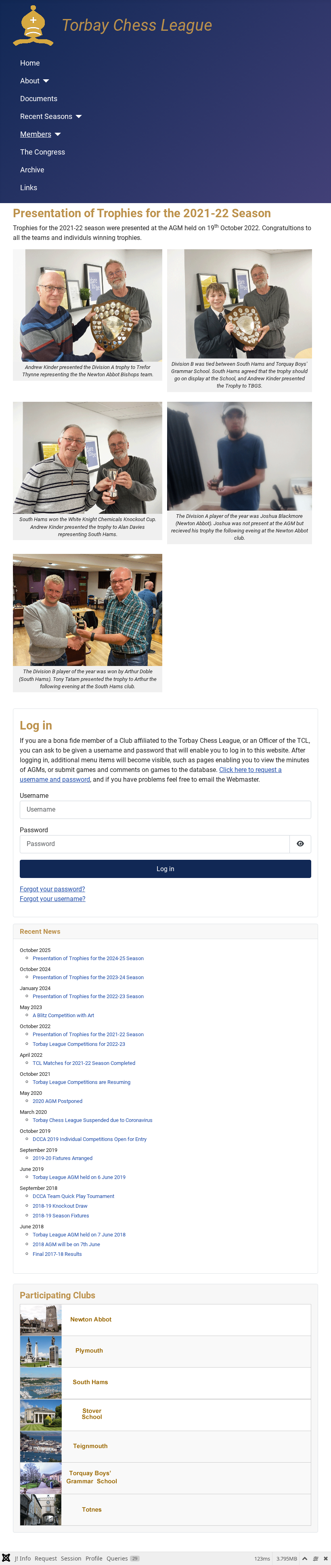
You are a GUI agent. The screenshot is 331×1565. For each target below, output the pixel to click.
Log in (165, 869)
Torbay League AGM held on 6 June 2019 (79, 1177)
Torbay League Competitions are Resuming (81, 1082)
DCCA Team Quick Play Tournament (73, 1196)
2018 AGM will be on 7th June (66, 1244)
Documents (38, 99)
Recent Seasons (46, 116)
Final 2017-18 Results (57, 1254)
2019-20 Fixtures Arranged (62, 1158)
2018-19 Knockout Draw (60, 1206)
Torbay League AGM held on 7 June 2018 (79, 1235)
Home (30, 63)
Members (35, 134)
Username (34, 795)
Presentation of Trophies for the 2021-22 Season (88, 1034)
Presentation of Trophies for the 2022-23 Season (88, 996)
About (30, 81)
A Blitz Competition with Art (63, 1015)
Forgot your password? (52, 889)
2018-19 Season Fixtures (61, 1216)
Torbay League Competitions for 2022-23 (79, 1044)
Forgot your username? (53, 899)
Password (34, 830)
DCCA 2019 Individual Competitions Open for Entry (90, 1139)
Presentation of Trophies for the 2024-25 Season (88, 958)
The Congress (42, 152)
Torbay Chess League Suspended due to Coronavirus (93, 1120)
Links (28, 188)
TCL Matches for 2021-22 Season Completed (84, 1063)
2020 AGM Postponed (57, 1101)
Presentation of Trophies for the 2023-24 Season (88, 977)
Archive (32, 170)
